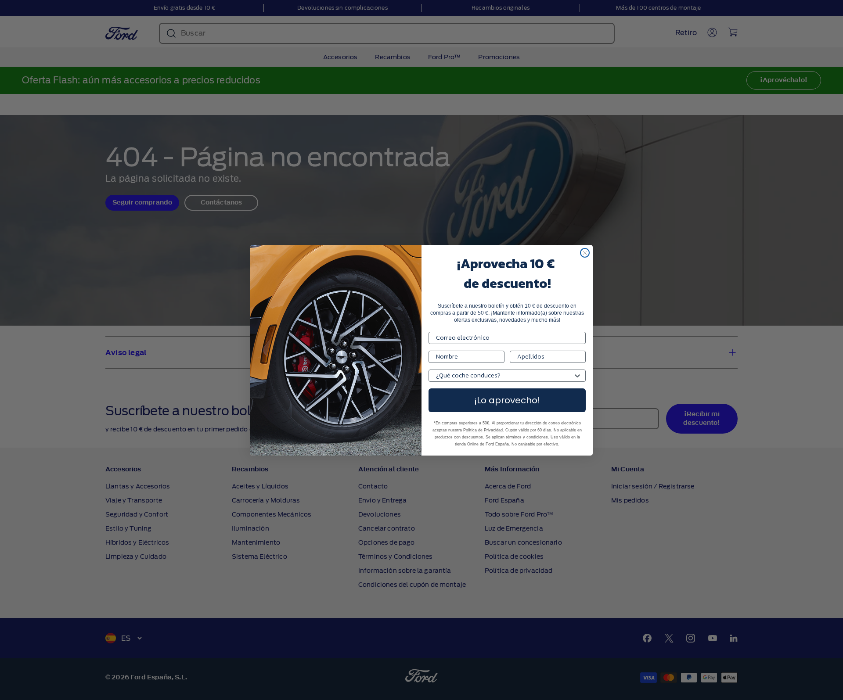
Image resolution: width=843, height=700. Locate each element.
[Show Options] (577, 375)
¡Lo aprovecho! (507, 400)
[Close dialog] (584, 252)
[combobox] (504, 375)
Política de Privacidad (483, 430)
